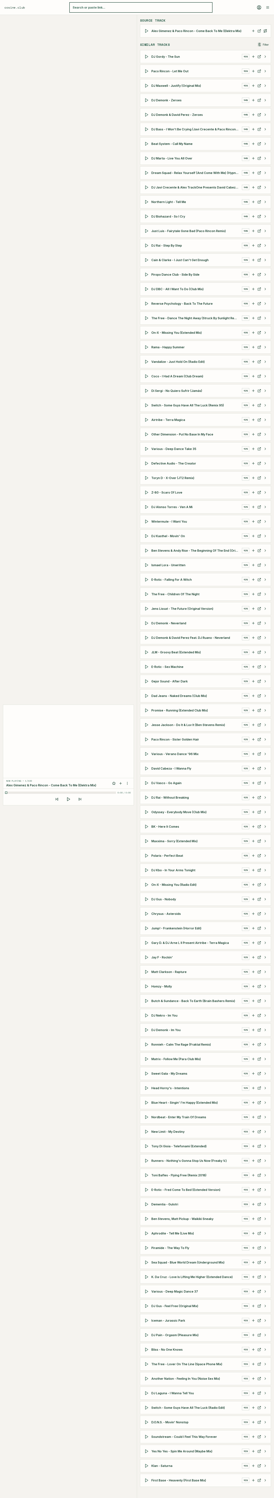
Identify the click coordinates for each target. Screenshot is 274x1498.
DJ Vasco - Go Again (166, 783)
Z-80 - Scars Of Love (166, 492)
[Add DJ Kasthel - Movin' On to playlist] (253, 536)
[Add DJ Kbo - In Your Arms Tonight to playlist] (253, 870)
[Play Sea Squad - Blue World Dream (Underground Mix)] (147, 1262)
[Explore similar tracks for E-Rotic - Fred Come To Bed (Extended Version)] (265, 1189)
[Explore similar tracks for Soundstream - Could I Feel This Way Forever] (265, 1436)
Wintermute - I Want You (169, 521)
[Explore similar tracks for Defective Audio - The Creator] (265, 463)
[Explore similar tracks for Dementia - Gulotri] (265, 1204)
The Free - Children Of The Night (175, 594)
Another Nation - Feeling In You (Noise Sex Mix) (185, 1378)
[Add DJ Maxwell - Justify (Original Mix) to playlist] (253, 85)
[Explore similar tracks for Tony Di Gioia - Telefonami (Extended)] (265, 1146)
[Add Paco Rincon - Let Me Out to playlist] (253, 71)
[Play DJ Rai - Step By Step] (147, 245)
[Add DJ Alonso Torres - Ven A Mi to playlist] (253, 507)
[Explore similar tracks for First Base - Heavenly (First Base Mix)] (265, 1480)
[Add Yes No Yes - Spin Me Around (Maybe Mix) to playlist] (253, 1451)
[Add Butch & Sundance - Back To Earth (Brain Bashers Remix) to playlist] (253, 1001)
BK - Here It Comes (165, 826)
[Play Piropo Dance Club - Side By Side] (147, 274)
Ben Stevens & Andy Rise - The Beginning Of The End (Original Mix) (196, 550)
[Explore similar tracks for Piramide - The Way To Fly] (265, 1248)
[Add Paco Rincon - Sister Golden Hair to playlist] (253, 739)
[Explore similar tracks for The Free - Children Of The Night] (265, 594)
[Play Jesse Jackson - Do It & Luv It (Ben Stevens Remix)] (147, 724)
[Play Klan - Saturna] (147, 1465)
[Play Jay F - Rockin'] (147, 957)
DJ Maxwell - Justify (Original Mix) (176, 86)
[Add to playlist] (120, 783)
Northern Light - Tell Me (168, 202)
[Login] (259, 7)
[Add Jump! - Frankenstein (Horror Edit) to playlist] (253, 928)
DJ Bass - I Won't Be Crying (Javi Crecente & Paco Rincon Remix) (196, 129)
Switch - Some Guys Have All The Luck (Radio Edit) (188, 1408)
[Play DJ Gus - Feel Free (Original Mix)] (147, 1306)
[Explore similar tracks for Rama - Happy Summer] (265, 347)
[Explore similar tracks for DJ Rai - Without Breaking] (265, 797)
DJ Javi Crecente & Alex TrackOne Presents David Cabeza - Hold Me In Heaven (196, 187)
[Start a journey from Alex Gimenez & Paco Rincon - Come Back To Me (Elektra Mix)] (265, 31)
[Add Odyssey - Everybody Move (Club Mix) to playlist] (253, 812)
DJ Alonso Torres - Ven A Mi (172, 507)
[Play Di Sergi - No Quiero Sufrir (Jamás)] (147, 390)
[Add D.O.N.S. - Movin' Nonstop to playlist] (253, 1422)
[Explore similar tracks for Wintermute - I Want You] (265, 521)
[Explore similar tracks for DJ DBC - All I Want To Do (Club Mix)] (265, 289)
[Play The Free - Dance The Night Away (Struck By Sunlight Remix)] (147, 318)
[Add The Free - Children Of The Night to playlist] (253, 594)
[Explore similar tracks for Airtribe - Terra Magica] (265, 419)
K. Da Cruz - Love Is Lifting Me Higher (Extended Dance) (192, 1277)
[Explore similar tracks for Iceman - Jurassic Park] (265, 1320)
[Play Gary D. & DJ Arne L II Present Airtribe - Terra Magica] (147, 942)
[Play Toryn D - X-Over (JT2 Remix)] (147, 477)
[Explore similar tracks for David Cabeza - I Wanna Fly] (265, 768)
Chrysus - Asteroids (166, 914)
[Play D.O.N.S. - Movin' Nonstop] (147, 1422)
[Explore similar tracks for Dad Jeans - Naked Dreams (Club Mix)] (265, 695)
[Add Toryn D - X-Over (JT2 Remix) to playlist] (253, 478)
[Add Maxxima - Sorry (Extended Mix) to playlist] (253, 841)
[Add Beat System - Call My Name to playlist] (253, 143)
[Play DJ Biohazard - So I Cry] (147, 216)
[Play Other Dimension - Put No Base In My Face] (147, 434)
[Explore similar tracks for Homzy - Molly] (265, 986)
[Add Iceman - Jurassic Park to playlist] (253, 1320)
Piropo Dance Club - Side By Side (175, 274)
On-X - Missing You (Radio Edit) (174, 885)
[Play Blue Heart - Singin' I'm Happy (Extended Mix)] (147, 1102)
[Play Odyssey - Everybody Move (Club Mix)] (147, 812)
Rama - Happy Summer (168, 347)
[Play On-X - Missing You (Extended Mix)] (147, 332)
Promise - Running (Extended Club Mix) (179, 710)
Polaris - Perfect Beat (167, 855)
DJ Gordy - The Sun (165, 56)
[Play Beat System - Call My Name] (147, 143)
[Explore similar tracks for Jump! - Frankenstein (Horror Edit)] (265, 928)
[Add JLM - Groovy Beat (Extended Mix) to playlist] (253, 652)
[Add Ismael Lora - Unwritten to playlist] (253, 565)
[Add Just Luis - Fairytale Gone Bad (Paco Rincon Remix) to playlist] (253, 231)
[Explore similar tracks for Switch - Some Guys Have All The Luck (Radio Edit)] (265, 1407)
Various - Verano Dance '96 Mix (175, 754)
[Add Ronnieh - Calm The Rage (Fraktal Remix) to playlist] (253, 1044)
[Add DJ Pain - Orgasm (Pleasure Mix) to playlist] (253, 1335)
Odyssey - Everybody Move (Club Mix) (179, 812)
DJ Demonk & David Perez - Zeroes (177, 115)
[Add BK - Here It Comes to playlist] (253, 826)
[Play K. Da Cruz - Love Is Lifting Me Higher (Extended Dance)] (147, 1276)
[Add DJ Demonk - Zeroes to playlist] (253, 100)
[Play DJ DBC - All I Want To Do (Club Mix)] (147, 289)
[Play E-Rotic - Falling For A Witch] (147, 579)
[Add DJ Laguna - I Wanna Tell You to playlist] (253, 1393)
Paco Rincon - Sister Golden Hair (175, 739)
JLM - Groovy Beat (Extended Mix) (176, 652)
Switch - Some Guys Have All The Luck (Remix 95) (187, 405)
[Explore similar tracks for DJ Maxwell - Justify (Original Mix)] (265, 85)
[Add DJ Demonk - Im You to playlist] (253, 1030)
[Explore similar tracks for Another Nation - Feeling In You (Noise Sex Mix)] (265, 1378)
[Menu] (267, 7)
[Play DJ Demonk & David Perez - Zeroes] (147, 114)
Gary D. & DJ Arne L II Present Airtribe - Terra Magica (190, 943)
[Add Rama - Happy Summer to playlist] (253, 347)
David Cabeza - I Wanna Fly (171, 768)
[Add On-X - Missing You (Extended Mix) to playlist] (253, 332)
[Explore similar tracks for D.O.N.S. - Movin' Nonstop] (265, 1422)
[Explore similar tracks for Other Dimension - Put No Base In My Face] (265, 434)
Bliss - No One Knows (167, 1349)
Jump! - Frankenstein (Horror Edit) (176, 928)
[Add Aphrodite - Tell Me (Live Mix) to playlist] (253, 1233)
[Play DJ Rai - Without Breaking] (147, 797)
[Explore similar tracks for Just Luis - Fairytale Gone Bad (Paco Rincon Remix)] (265, 231)
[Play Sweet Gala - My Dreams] (147, 1073)
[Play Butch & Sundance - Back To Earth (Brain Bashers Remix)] (147, 1000)
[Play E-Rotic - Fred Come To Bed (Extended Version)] (147, 1189)
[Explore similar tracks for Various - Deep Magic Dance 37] (265, 1291)
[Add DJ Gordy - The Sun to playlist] (253, 56)
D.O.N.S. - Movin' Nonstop (169, 1422)
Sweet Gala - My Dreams (169, 1073)
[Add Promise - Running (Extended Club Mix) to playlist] (253, 710)
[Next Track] (80, 799)
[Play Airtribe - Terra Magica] (147, 419)
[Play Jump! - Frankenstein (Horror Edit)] (147, 928)
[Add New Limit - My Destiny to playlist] (253, 1131)
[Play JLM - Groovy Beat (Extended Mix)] (147, 652)
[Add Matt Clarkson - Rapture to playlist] (253, 972)
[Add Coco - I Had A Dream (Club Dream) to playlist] (253, 376)
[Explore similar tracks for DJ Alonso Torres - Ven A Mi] (265, 507)
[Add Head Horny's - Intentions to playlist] (253, 1088)
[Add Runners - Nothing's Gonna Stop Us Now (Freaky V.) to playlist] (253, 1160)
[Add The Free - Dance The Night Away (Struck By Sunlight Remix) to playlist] (253, 318)
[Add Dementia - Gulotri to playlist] (253, 1204)
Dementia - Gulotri (164, 1204)
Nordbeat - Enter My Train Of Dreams (178, 1117)
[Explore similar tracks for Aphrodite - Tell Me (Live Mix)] (265, 1233)
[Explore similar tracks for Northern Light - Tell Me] (265, 202)
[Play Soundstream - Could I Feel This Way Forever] (147, 1436)
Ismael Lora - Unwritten (168, 565)
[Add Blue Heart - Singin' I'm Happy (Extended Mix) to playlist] (253, 1102)
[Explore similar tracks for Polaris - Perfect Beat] (265, 855)
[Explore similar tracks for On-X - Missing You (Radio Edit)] (265, 884)
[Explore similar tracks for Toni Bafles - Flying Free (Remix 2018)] (265, 1175)
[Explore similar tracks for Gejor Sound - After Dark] (265, 681)
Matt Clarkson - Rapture (169, 972)
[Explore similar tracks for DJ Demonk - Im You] (265, 1030)
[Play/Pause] (68, 799)
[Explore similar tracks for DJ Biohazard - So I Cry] (265, 216)
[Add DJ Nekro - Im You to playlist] (253, 1015)
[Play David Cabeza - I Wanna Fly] (147, 768)
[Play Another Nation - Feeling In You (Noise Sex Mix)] (147, 1378)
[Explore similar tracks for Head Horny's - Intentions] (265, 1088)
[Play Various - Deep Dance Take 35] (147, 448)
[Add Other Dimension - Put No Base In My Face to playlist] (253, 434)
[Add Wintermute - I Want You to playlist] (253, 521)
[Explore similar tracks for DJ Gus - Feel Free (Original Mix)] (265, 1306)
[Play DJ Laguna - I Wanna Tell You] (147, 1393)
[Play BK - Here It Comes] (147, 826)
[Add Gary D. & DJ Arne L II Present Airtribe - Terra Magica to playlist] (253, 942)
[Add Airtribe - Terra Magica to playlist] (253, 419)
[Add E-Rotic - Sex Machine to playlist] (253, 666)
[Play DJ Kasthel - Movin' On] (147, 536)
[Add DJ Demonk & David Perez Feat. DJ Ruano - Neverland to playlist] (253, 637)
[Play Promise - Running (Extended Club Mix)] (147, 710)
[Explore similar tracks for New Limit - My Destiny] (265, 1131)
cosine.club (14, 7)
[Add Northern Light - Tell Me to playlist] (253, 202)
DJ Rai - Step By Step (166, 245)
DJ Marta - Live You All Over (171, 158)
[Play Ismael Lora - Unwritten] (147, 565)
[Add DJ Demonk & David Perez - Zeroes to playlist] (253, 114)
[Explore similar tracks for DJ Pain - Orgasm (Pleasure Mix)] (265, 1335)
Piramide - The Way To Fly (170, 1248)
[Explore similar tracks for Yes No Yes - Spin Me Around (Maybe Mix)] (265, 1451)
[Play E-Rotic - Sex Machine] (147, 666)
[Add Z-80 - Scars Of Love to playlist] (253, 492)
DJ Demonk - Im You (166, 1030)
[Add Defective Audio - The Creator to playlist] (253, 463)
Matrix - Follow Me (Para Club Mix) (176, 1059)
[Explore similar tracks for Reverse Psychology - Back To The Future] (265, 303)
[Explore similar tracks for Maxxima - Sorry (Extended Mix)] (265, 841)
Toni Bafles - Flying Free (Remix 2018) (179, 1175)
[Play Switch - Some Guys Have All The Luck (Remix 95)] (147, 405)
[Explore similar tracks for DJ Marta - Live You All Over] (265, 158)
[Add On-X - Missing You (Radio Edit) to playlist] (253, 884)
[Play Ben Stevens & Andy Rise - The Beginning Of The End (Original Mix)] (147, 550)
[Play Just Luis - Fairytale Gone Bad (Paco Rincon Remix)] (147, 230)
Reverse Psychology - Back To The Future (182, 303)
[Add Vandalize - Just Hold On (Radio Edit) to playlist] (253, 361)
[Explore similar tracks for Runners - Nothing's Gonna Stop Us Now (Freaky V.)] (265, 1160)
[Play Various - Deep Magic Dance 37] (147, 1291)
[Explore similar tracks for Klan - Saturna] (265, 1465)
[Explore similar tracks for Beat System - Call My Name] (265, 143)
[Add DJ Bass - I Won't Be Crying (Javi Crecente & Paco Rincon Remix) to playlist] (253, 129)
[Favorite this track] (114, 783)
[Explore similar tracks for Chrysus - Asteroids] (265, 913)
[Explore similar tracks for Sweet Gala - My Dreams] (265, 1073)
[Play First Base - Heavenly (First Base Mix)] (147, 1480)
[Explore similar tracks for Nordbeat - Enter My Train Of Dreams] (265, 1117)
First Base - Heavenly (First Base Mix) (178, 1480)
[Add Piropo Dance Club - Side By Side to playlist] (253, 274)
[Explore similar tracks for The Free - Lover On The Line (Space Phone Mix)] (265, 1364)
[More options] (127, 783)
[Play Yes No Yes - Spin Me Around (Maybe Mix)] (147, 1451)
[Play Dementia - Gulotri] (147, 1204)
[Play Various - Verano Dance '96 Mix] (147, 753)
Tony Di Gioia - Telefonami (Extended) (179, 1146)
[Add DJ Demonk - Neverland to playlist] (253, 623)
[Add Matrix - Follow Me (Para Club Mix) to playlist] (253, 1059)
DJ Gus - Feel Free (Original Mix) (174, 1306)
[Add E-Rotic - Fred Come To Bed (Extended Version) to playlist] (253, 1189)
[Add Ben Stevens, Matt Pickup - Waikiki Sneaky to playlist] (253, 1218)
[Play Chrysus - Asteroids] (147, 913)
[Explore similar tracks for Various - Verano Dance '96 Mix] (265, 754)
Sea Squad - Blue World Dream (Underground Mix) (188, 1262)
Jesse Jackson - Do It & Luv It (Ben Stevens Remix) (188, 725)
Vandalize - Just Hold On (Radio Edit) (178, 362)
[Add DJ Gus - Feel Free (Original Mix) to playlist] (253, 1306)
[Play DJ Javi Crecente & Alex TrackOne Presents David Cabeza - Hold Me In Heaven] (147, 187)
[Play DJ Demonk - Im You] (147, 1029)
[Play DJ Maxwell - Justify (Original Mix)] (147, 85)
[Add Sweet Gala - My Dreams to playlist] (253, 1073)
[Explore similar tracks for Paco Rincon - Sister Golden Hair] (265, 739)
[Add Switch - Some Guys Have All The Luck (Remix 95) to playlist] (253, 405)
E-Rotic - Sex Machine (167, 667)
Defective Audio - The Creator (173, 463)
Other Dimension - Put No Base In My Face (182, 434)
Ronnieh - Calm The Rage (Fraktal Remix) (181, 1044)
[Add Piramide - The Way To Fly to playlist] (253, 1248)
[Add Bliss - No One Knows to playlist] (253, 1349)
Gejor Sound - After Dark (169, 681)
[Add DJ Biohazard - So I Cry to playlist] (253, 216)
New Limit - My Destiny (168, 1132)
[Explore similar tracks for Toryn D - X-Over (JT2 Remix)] (265, 478)
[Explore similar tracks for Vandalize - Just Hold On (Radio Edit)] (265, 361)
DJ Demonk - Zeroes (166, 100)
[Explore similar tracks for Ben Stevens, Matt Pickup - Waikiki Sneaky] (265, 1218)
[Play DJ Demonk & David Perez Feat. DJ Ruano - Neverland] (147, 637)
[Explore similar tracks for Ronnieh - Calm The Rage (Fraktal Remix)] (265, 1044)
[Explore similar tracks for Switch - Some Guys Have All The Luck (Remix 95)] (265, 405)
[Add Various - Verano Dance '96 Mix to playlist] (253, 754)
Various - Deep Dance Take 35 (173, 449)
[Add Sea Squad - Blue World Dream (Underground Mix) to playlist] (253, 1262)
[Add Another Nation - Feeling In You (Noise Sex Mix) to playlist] (253, 1378)
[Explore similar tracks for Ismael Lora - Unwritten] (265, 565)
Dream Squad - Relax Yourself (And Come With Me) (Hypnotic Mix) (196, 173)
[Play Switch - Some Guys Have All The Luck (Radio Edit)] (147, 1407)
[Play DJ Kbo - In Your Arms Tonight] (147, 870)
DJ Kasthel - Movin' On (168, 536)
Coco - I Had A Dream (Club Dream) (177, 376)
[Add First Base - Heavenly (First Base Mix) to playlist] (253, 1480)
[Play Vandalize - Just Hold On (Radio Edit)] (147, 361)
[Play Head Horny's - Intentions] (147, 1088)
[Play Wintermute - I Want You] (147, 521)
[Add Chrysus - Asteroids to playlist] (253, 913)
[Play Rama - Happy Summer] (147, 347)
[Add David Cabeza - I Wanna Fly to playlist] (253, 768)
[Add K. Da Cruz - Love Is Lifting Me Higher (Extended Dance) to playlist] (253, 1277)
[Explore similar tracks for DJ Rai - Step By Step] (265, 245)
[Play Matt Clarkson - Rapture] (147, 971)
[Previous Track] (56, 799)
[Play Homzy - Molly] (147, 986)
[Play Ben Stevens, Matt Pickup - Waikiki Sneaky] (147, 1218)
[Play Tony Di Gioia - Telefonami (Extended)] (147, 1146)
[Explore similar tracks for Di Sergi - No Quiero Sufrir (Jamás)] (265, 390)
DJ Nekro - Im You (164, 1015)
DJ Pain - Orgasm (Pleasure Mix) (175, 1335)
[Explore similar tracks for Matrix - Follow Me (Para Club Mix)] (265, 1059)
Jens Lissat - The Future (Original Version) (182, 609)
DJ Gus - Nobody (163, 899)
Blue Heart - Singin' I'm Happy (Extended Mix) (184, 1102)
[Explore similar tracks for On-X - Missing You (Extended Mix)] (265, 332)
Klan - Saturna (161, 1466)
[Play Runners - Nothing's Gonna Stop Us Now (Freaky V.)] (147, 1160)
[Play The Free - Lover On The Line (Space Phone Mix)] (147, 1364)
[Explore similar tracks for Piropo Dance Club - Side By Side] (265, 274)
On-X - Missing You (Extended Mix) (176, 333)
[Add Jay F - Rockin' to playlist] (253, 957)
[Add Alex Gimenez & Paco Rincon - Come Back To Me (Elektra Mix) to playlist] (253, 31)
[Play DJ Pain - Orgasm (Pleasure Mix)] (147, 1335)
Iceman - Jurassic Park (168, 1320)
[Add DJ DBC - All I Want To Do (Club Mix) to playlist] (253, 289)
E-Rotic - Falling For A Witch (171, 579)
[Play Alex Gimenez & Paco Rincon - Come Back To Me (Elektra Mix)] (147, 30)
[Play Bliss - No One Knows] (147, 1349)
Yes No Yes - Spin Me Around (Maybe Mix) (181, 1451)
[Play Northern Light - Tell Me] (147, 201)
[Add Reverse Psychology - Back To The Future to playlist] (253, 303)
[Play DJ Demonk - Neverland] (147, 623)
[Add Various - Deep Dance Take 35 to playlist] (253, 449)
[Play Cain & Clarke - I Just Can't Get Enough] (147, 260)
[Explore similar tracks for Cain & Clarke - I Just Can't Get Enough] (265, 260)
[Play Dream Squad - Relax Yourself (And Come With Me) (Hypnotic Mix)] (147, 172)
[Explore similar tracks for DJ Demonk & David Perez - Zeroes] (265, 114)
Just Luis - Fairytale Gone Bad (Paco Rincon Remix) (188, 231)
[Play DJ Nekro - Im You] (147, 1015)
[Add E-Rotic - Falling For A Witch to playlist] (253, 579)
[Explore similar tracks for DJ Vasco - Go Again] (265, 783)
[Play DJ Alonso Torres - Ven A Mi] (147, 506)
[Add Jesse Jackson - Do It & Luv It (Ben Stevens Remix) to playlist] (253, 725)
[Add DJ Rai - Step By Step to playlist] (253, 245)
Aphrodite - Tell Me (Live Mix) (172, 1233)
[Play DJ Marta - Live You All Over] (147, 158)
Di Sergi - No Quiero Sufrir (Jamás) (176, 391)
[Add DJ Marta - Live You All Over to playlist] (253, 158)
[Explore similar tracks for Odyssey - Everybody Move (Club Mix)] (265, 812)
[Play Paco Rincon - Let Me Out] (147, 71)
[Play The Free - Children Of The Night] (147, 594)
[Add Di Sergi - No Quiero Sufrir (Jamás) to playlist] (253, 390)
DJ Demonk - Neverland (168, 623)
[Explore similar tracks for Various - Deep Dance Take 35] (265, 449)
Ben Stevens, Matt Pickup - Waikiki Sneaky (182, 1219)
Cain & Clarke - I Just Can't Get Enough (180, 260)
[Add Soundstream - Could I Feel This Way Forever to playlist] (253, 1436)
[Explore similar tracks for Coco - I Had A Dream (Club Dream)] (265, 376)
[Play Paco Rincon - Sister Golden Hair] (147, 739)
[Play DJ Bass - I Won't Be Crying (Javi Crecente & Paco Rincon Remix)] (147, 129)
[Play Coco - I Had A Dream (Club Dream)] (147, 376)
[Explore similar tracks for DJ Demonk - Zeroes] (265, 100)
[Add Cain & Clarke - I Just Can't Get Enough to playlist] (253, 260)
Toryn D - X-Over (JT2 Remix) (172, 478)
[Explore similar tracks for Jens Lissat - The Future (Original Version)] (265, 608)
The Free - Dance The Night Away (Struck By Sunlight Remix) (195, 318)
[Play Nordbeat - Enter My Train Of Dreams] (147, 1117)
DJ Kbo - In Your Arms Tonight (173, 870)
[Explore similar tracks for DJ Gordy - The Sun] (265, 56)
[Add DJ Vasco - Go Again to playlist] (253, 783)
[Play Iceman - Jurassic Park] (147, 1320)
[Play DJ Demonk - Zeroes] (147, 100)
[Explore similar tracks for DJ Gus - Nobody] (265, 899)
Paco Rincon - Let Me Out (169, 71)
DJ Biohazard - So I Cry (168, 216)
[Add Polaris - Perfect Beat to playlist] (253, 855)
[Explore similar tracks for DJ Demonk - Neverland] (265, 623)
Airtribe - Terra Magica (168, 420)
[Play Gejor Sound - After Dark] (147, 681)
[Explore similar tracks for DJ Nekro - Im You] (265, 1015)
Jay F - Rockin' (162, 957)
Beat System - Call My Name (172, 144)
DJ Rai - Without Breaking (170, 797)
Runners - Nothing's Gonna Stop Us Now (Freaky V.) (189, 1161)
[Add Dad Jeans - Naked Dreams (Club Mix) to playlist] (253, 695)
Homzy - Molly (161, 986)
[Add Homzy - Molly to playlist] (253, 986)
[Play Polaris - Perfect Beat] (147, 855)
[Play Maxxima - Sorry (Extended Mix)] (147, 841)
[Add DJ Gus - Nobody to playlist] (253, 899)
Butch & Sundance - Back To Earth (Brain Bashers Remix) (193, 1001)
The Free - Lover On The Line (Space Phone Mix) (186, 1364)
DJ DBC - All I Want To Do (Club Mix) (177, 289)
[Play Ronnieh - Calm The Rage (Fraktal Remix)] (147, 1044)
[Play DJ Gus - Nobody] (147, 899)
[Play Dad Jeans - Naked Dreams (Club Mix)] (147, 695)
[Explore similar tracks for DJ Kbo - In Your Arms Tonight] (265, 870)
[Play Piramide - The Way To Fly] (147, 1247)
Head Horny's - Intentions (170, 1088)
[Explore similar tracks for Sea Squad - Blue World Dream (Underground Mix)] (265, 1262)
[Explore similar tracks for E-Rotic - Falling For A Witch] (265, 579)
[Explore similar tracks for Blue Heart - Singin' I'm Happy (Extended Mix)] (265, 1102)
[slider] (61, 793)
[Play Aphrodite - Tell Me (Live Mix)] (147, 1233)
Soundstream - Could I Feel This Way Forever (184, 1437)
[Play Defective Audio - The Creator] (147, 463)
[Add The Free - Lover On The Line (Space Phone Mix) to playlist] (253, 1364)
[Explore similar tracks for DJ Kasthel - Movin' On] (265, 536)
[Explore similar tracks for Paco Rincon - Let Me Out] (265, 71)
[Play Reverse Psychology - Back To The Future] (147, 303)
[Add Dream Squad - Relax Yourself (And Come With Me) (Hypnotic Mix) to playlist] (253, 173)
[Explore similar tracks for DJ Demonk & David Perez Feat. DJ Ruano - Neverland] (265, 637)
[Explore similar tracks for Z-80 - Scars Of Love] (265, 492)
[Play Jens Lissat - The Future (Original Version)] (147, 608)
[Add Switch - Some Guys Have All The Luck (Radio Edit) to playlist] (253, 1407)
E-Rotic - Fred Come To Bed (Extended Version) (186, 1190)
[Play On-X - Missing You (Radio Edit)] (147, 884)
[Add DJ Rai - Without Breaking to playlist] (253, 797)
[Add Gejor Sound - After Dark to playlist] (253, 681)
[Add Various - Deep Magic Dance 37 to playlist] (253, 1291)
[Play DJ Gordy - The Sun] (147, 56)
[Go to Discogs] (259, 31)
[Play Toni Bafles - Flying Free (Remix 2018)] (147, 1175)
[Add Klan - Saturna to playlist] (253, 1465)
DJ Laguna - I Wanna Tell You (172, 1393)
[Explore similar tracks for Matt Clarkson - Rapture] (265, 972)
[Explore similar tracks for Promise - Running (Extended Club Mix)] (265, 710)
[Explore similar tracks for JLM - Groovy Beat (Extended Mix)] (265, 652)
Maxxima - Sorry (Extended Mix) (174, 841)
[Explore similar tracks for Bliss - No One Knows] (265, 1349)
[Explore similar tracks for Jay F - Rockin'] (265, 957)
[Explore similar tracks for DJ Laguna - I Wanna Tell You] (265, 1393)
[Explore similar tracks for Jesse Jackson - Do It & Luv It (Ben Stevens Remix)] (265, 725)
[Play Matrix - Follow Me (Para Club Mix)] (147, 1059)
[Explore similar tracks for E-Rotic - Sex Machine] (265, 666)
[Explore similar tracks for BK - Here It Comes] (265, 826)
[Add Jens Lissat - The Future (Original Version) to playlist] (253, 608)
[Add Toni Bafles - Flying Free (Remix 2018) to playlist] (253, 1175)
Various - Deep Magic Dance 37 (174, 1291)
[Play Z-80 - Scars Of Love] (147, 492)
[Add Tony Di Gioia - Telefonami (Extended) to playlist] (253, 1146)
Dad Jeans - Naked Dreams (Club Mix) (179, 696)
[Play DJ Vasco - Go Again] (147, 783)
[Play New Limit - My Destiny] (147, 1131)
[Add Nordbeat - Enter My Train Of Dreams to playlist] (253, 1117)
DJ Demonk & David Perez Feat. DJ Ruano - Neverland (190, 638)
